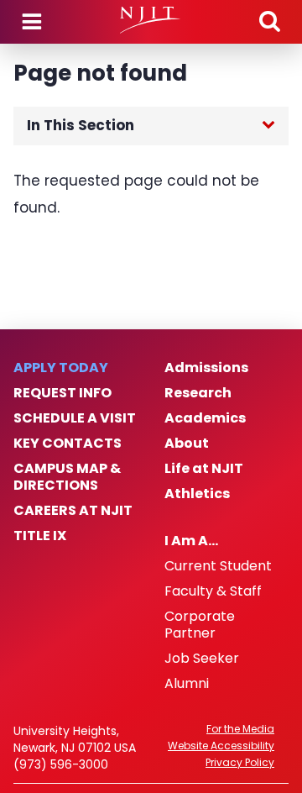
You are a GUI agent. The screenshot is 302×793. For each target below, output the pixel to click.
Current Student (218, 566)
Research (198, 393)
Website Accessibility (221, 746)
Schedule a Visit (74, 418)
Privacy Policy (240, 762)
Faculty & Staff (213, 591)
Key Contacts (67, 443)
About (186, 443)
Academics (205, 418)
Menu (32, 22)
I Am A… (191, 541)
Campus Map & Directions (67, 477)
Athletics (197, 494)
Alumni (186, 683)
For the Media (240, 729)
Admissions (206, 368)
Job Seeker (201, 658)
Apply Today (60, 368)
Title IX (39, 536)
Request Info (62, 393)
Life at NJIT (203, 468)
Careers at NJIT (73, 510)
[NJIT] (150, 20)
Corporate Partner (199, 625)
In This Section (80, 125)
